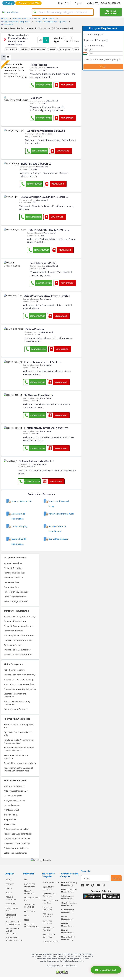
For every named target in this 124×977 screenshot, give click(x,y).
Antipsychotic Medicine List (16, 790)
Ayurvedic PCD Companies (49, 935)
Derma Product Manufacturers (67, 910)
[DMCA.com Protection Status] (62, 972)
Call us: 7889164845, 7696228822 (103, 3)
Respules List (10, 819)
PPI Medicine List (11, 810)
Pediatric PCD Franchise (48, 928)
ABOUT (8, 880)
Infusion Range (11, 814)
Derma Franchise (11, 582)
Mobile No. (88, 49)
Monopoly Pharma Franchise (50, 901)
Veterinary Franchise (13, 577)
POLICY (9, 893)
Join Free (65, 3)
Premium (74, 41)
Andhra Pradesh (38, 49)
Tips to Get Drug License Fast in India (18, 734)
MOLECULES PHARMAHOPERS (31, 925)
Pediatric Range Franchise (16, 601)
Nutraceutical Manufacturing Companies (17, 703)
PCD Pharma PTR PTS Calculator (13, 923)
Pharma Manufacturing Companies (20, 689)
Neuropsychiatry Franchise (16, 591)
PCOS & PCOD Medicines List (17, 843)
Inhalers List (9, 824)
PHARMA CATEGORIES (29, 892)
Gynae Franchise (11, 587)
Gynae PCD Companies (47, 908)
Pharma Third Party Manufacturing (19, 616)
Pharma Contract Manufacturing (18, 679)
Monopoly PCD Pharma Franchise (19, 684)
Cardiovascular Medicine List (17, 838)
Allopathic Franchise (13, 568)
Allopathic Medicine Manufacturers (69, 904)
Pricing (9, 3)
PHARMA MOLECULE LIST (32, 899)
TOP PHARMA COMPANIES (29, 905)
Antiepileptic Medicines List (16, 829)
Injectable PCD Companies (49, 888)
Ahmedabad (11, 49)
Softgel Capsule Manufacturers (67, 897)
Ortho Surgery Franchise (15, 596)
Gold (66, 41)
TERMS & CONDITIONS (11, 898)
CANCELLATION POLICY (12, 909)
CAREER (9, 888)
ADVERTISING (29, 911)
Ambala (23, 49)
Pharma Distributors (51, 941)
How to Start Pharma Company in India (19, 726)
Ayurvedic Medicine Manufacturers (69, 890)
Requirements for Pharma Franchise (16, 757)
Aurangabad (65, 49)
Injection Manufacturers (67, 924)
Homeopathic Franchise (14, 572)
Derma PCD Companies (47, 922)
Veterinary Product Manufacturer (19, 635)
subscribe (116, 878)
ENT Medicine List (12, 805)
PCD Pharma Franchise (14, 669)
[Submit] (35, 12)
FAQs (26, 915)
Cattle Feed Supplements (15, 852)
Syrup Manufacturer (13, 645)
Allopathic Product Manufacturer (18, 626)
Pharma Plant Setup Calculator (14, 939)
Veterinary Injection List (14, 786)
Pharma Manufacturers (67, 931)
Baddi (77, 49)
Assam (53, 49)
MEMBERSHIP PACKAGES (11, 916)
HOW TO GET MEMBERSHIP (29, 885)
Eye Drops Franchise (51, 882)
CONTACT (10, 884)
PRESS (26, 920)
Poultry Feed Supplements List (17, 833)
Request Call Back (107, 970)
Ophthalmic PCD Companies (49, 894)
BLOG (26, 880)
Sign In (78, 3)
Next (103, 66)
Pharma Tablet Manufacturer (17, 649)
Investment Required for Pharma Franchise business (19, 749)
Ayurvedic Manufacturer (15, 621)
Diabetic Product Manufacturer (18, 640)
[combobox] (63, 12)
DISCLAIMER (10, 904)
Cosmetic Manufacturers (67, 917)
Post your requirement (111, 12)
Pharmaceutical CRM (29, 3)
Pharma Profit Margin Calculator (12, 931)
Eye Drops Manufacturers (15, 709)
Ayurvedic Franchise (13, 563)
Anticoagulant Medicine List (16, 848)
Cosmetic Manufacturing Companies (15, 695)
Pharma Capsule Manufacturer (18, 654)
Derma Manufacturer (13, 630)
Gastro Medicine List (13, 795)
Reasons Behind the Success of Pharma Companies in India (18, 769)
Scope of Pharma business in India (20, 763)
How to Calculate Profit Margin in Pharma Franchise (18, 741)
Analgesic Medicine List (14, 800)
